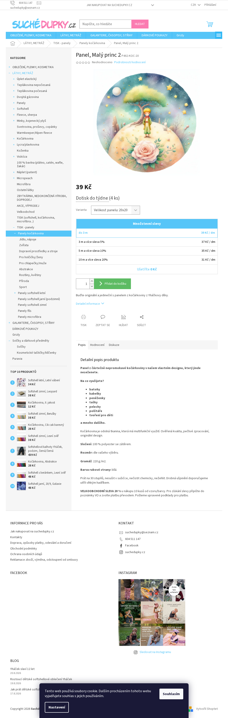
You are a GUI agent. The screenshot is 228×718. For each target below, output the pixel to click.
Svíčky (21, 347)
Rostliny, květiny (30, 275)
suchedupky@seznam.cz (141, 532)
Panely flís (24, 311)
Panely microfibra (29, 317)
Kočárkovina (25, 138)
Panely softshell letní (31, 293)
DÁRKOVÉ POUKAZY (25, 329)
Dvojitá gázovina (28, 97)
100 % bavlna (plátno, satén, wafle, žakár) (40, 164)
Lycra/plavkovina (28, 144)
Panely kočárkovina (31, 233)
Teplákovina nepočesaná (33, 85)
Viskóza (22, 156)
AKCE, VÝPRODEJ (28, 206)
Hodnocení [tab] (97, 345)
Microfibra (24, 184)
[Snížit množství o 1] (92, 286)
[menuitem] (31, 35)
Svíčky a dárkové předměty (30, 341)
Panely (21, 103)
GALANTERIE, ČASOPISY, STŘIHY (33, 323)
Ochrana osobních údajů (26, 554)
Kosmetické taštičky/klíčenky (36, 353)
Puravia (17, 359)
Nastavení (57, 707)
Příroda (24, 281)
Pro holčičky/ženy (31, 257)
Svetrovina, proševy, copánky (37, 127)
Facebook (131, 545)
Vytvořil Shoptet (207, 709)
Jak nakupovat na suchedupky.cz (109, 5)
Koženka (22, 150)
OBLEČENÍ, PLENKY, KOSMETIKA (33, 67)
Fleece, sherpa (27, 115)
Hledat (140, 24)
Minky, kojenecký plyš (31, 121)
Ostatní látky (25, 190)
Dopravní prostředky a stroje (38, 251)
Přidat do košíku (115, 284)
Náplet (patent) (27, 172)
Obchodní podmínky (23, 548)
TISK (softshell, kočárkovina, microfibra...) (36, 219)
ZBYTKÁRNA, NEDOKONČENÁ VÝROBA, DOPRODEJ (42, 198)
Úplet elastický (27, 79)
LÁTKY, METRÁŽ (22, 73)
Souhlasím (171, 694)
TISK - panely (25, 227)
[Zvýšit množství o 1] (92, 281)
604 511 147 (132, 539)
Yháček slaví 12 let (22, 669)
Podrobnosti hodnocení (130, 62)
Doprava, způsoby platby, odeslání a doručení (40, 543)
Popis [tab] (82, 345)
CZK (194, 5)
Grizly (16, 335)
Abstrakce (26, 269)
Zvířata (23, 245)
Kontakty (16, 537)
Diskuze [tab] (114, 345)
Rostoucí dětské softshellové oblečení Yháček (41, 679)
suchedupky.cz (135, 552)
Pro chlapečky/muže (33, 263)
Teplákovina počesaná (32, 91)
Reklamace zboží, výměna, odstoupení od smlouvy (44, 560)
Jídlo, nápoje (27, 239)
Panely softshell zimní (32, 305)
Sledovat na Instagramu (155, 652)
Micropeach (25, 178)
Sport (23, 287)
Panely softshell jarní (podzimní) (39, 299)
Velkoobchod (26, 212)
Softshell (23, 109)
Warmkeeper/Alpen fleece (34, 133)
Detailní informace (88, 304)
